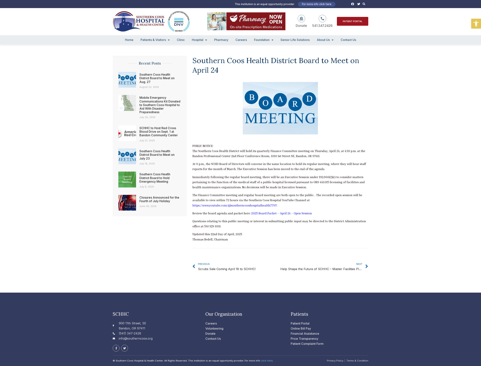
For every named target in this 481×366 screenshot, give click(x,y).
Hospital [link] (197, 40)
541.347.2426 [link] (322, 26)
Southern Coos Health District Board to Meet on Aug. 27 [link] (157, 78)
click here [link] (267, 360)
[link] (476, 24)
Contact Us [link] (348, 40)
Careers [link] (241, 40)
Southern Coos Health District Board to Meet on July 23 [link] (157, 154)
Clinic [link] (181, 40)
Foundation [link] (262, 40)
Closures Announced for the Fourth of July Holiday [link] (159, 199)
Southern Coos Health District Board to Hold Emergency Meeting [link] (154, 177)
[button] (364, 4)
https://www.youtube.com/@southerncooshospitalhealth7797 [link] (234, 205)
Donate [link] (301, 26)
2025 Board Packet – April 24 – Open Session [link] (281, 213)
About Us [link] (323, 40)
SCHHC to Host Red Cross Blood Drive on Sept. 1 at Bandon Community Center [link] (158, 131)
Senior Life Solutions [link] (295, 40)
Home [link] (129, 40)
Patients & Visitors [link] (153, 40)
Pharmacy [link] (221, 40)
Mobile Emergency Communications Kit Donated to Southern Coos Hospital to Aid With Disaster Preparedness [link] (159, 105)
